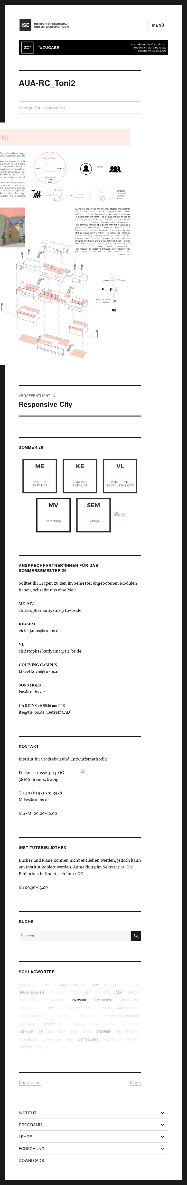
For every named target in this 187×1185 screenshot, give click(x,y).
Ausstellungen (72, 984)
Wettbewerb (88, 1039)
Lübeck (106, 1008)
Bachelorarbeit (106, 984)
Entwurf (79, 1000)
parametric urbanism (121, 1016)
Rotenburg (130, 1024)
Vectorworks (127, 1031)
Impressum (30, 1082)
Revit (95, 1024)
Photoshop (29, 1024)
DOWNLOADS (31, 1160)
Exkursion (103, 1000)
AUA (47, 984)
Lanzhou (73, 1008)
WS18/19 (42, 1047)
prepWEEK (52, 1024)
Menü (158, 25)
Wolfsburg (112, 1039)
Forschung (129, 1000)
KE (59, 1008)
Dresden (57, 1000)
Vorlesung (29, 1039)
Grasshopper (31, 1008)
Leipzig (89, 1008)
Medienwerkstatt (34, 1016)
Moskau (64, 1016)
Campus (103, 992)
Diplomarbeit (31, 1000)
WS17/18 (26, 1047)
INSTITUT (28, 1113)
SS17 (61, 1031)
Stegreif (103, 1031)
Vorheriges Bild (29, 107)
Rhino (110, 1024)
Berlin (134, 984)
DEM (118, 992)
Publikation (75, 1024)
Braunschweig (32, 992)
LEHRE (25, 1136)
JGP (50, 1008)
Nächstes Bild (55, 107)
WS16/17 (133, 1039)
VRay (69, 1039)
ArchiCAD (28, 984)
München (87, 1016)
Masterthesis (128, 1008)
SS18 (74, 1031)
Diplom (133, 992)
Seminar (26, 1031)
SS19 (87, 1031)
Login (135, 1082)
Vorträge (52, 1039)
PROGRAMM (30, 1125)
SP (41, 1031)
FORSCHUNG (31, 1148)
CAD (73, 992)
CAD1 (87, 992)
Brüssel (57, 992)
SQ (50, 1031)
